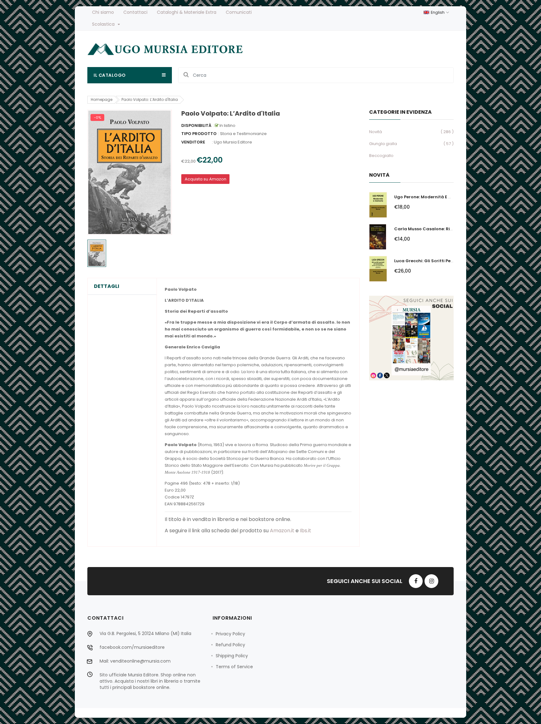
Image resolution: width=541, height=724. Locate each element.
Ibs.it (305, 530)
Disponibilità (196, 125)
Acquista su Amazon (205, 179)
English (438, 12)
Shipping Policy (232, 656)
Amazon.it (282, 530)
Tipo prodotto (199, 134)
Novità (375, 132)
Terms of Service (234, 667)
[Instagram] (431, 581)
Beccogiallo (381, 156)
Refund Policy (230, 645)
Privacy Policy (230, 634)
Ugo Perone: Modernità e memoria (431, 197)
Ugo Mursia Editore (233, 142)
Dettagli (106, 286)
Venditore (193, 142)
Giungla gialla (383, 144)
